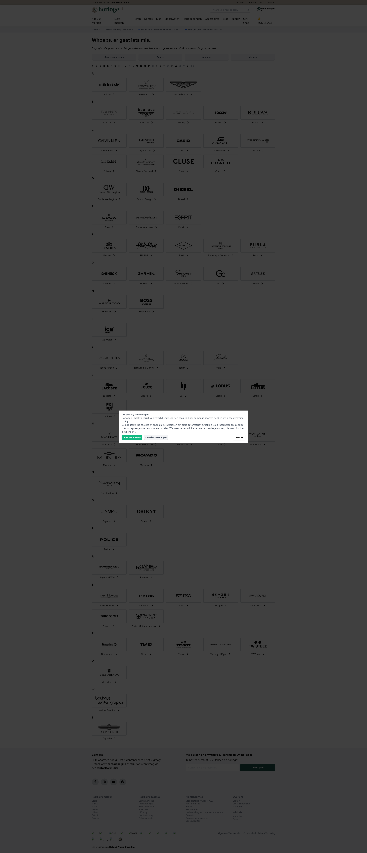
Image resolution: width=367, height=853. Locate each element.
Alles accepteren (132, 437)
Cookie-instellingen (156, 437)
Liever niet (239, 437)
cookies (183, 418)
